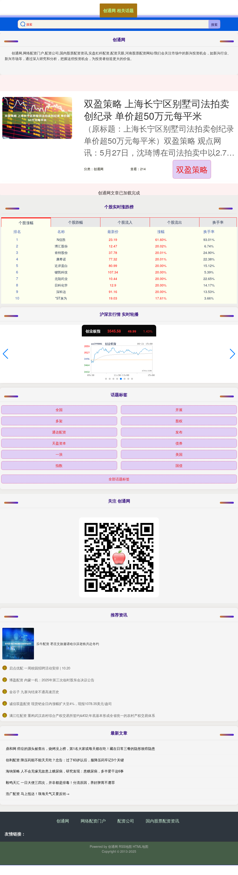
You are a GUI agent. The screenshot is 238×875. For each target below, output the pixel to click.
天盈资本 (59, 443)
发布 (178, 431)
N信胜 (61, 239)
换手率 (218, 222)
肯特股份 (61, 252)
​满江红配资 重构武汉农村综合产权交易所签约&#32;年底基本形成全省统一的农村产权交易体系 (82, 715)
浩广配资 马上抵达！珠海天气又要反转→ (37, 793)
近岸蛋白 (61, 265)
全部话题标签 (119, 478)
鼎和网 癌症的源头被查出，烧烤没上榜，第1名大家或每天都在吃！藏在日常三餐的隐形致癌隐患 (80, 748)
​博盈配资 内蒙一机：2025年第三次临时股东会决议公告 (51, 679)
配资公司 (125, 821)
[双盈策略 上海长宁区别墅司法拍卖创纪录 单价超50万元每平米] (37, 118)
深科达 (61, 291)
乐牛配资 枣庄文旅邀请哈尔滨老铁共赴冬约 (67, 643)
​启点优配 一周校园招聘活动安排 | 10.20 (39, 667)
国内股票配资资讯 (162, 821)
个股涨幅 (26, 222)
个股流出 (174, 222)
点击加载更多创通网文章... (119, 193)
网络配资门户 (93, 821)
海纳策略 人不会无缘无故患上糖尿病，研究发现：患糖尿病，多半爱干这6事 (65, 771)
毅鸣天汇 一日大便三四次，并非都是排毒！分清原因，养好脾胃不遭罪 (60, 782)
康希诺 (61, 259)
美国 (178, 454)
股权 (178, 420)
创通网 (62, 821)
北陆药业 (61, 278)
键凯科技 (61, 272)
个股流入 (125, 222)
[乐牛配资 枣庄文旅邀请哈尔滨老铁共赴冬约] (18, 643)
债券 (178, 443)
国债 (178, 465)
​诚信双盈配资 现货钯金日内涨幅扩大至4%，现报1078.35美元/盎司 (60, 703)
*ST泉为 (61, 298)
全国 (59, 409)
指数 (59, 465)
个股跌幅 (75, 222)
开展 (178, 409)
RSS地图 (125, 846)
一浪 (59, 454)
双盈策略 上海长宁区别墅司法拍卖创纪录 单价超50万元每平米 (156, 109)
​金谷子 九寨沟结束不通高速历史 (34, 691)
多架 (59, 420)
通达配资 (59, 431)
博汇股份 (61, 246)
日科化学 (61, 285)
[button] (5, 354)
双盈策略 (192, 169)
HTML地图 (140, 846)
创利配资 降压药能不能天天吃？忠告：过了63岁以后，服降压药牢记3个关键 (65, 759)
